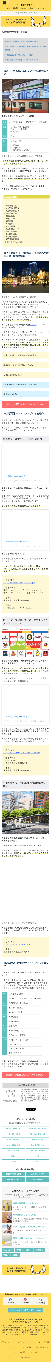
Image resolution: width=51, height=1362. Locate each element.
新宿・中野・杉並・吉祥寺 (37, 1128)
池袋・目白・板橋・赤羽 (37, 1134)
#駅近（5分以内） (23, 1250)
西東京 (13, 1156)
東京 (35, 13)
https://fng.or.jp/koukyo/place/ (19, 944)
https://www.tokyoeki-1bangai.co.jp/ (22, 753)
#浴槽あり (39, 1250)
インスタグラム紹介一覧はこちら (25, 1310)
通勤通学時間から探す (13, 1174)
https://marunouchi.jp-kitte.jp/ (19, 583)
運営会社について (7, 1342)
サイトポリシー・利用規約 (40, 1342)
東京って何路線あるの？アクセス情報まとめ (22, 42)
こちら (33, 325)
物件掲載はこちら (42, 1347)
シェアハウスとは (22, 1342)
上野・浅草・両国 (37, 1139)
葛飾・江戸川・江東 (37, 1145)
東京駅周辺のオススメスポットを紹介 (20, 55)
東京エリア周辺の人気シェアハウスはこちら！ (25, 404)
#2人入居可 (7, 1250)
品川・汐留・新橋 (13, 1150)
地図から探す (37, 1179)
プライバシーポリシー (10, 1347)
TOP (15, 13)
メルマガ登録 (40, 1303)
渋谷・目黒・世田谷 (13, 1134)
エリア (9, 8)
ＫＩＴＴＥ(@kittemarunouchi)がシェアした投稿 (27, 480)
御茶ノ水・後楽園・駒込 (13, 1128)
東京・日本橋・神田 (13, 1145)
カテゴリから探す (37, 1174)
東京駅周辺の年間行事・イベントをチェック (22, 60)
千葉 (37, 1156)
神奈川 (13, 1161)
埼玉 (37, 1161)
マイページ (41, 8)
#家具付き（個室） (11, 1255)
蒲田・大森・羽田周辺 (37, 1150)
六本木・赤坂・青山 (13, 1139)
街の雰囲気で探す (26, 13)
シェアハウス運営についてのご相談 (25, 1352)
